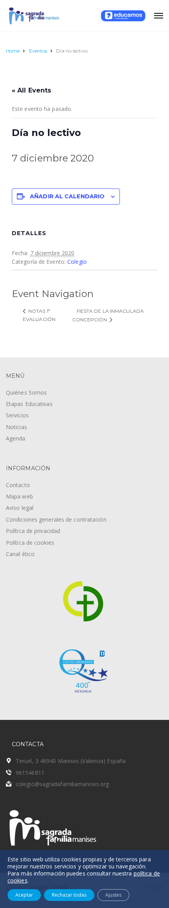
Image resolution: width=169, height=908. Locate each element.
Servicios (17, 415)
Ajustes (113, 895)
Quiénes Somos (26, 392)
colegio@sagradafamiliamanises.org (62, 784)
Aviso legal (19, 507)
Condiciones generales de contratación (56, 519)
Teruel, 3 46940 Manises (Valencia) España (71, 761)
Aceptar (24, 895)
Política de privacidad (33, 531)
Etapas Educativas (29, 404)
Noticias (16, 427)
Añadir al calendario (67, 196)
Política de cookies (30, 542)
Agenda (16, 438)
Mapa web (19, 496)
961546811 (30, 772)
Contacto (18, 485)
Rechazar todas (69, 895)
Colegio (77, 261)
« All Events (31, 90)
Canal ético (20, 554)
